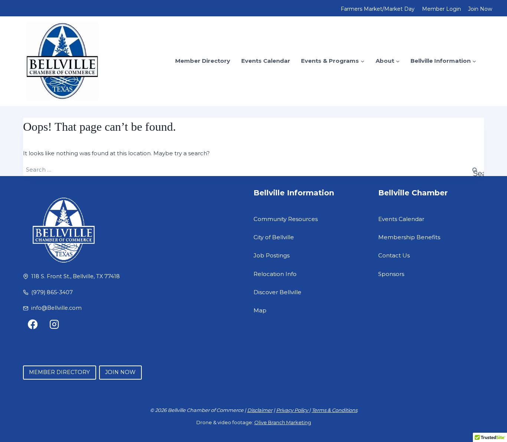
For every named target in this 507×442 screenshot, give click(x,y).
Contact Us (394, 255)
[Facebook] (33, 324)
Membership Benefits (409, 237)
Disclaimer (259, 410)
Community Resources (286, 218)
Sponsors (391, 273)
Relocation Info (275, 273)
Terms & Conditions (334, 410)
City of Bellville (274, 237)
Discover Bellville (277, 292)
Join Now (480, 9)
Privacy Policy (292, 410)
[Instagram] (54, 324)
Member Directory (202, 60)
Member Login (441, 9)
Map (260, 310)
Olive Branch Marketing (282, 422)
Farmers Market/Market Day (378, 9)
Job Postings (272, 255)
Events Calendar (265, 60)
